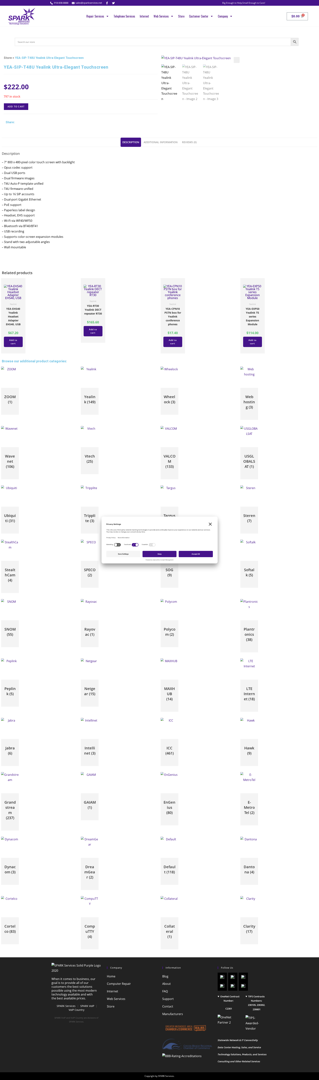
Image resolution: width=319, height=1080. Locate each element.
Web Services (161, 16)
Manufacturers (172, 1014)
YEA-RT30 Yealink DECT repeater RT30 (93, 309)
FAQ (165, 991)
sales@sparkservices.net (89, 2)
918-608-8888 (61, 2)
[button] (237, 60)
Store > (9, 58)
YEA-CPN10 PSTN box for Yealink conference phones (172, 316)
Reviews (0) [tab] (189, 142)
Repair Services (95, 16)
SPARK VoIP (87, 1006)
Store (181, 16)
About (166, 984)
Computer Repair (119, 984)
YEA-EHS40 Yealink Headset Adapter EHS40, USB (13, 316)
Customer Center (198, 16)
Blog (165, 976)
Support (168, 999)
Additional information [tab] (161, 142)
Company (223, 16)
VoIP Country (76, 1010)
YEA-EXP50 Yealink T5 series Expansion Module (252, 316)
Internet (144, 16)
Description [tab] (130, 142)
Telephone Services (124, 16)
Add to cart (16, 106)
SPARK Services (66, 1006)
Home (111, 976)
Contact (167, 1006)
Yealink (13, 304)
